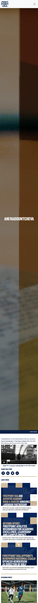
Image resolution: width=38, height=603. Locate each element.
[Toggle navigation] (34, 4)
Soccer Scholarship (7, 441)
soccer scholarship (16, 465)
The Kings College (20, 441)
